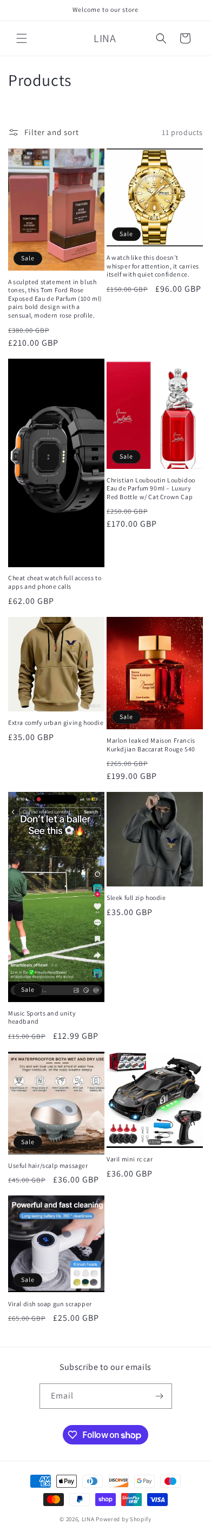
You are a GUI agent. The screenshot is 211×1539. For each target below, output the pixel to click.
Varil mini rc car (130, 1159)
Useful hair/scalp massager (48, 1165)
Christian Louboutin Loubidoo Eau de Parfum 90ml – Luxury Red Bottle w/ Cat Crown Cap (151, 488)
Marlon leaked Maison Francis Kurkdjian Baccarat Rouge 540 (151, 744)
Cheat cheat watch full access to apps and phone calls (54, 582)
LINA (88, 1519)
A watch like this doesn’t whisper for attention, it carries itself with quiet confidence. (153, 265)
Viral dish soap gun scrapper (50, 1304)
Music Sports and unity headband (42, 1017)
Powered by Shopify (123, 1519)
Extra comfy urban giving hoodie (56, 722)
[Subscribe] (160, 1396)
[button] (22, 38)
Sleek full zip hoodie (136, 897)
